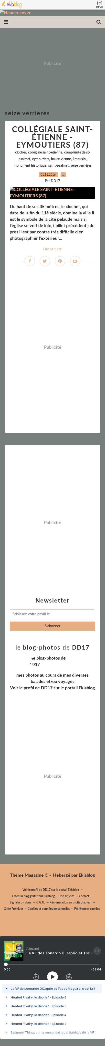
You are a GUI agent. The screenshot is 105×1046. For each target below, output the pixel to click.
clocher (20, 152)
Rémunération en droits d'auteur (71, 902)
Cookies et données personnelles (49, 908)
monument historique (30, 165)
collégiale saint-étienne (45, 152)
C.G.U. (40, 902)
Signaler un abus (21, 902)
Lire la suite (52, 249)
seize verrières (81, 165)
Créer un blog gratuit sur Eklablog (33, 896)
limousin (79, 159)
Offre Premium (13, 908)
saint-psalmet (58, 165)
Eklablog (87, 875)
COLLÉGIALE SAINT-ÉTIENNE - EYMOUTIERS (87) (52, 137)
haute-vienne (61, 159)
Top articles (66, 896)
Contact (84, 896)
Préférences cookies (87, 908)
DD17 (46, 688)
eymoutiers (40, 159)
